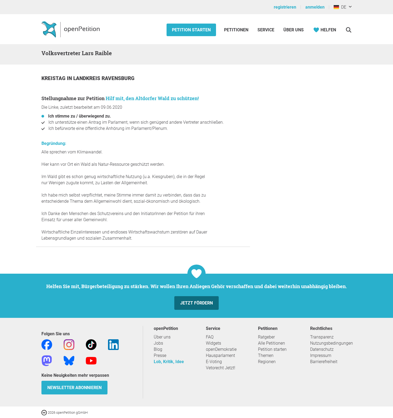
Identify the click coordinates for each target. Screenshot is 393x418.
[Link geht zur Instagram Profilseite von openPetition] (69, 344)
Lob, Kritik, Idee (169, 361)
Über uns (162, 337)
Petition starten (191, 29)
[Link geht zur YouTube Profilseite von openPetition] (91, 360)
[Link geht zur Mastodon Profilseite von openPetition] (46, 360)
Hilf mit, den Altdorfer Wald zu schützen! (152, 98)
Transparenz (322, 337)
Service (265, 29)
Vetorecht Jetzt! (220, 367)
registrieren (285, 7)
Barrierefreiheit (323, 361)
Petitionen (236, 29)
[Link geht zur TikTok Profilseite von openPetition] (91, 344)
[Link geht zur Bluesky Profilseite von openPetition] (69, 360)
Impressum (320, 355)
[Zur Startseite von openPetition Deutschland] (71, 29)
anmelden (315, 7)
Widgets (213, 343)
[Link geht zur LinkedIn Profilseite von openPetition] (113, 344)
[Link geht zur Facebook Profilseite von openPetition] (46, 344)
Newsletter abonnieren (74, 387)
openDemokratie (221, 349)
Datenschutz (322, 349)
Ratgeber (266, 337)
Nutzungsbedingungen (331, 343)
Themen (265, 355)
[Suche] (348, 30)
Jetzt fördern (196, 303)
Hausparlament (220, 355)
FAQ (210, 337)
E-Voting (214, 361)
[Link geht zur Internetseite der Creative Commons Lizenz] (44, 412)
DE (342, 7)
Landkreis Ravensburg (103, 78)
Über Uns (293, 29)
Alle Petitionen (271, 343)
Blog (158, 349)
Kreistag (54, 78)
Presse (160, 355)
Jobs (158, 343)
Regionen (267, 361)
